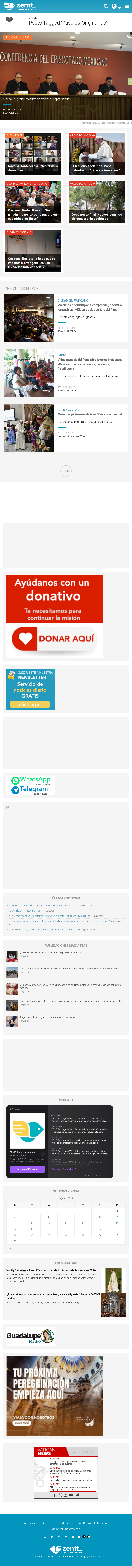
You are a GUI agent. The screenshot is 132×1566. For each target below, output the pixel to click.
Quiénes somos (30, 1523)
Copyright (57, 1529)
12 (49, 1223)
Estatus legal (101, 1523)
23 (117, 1229)
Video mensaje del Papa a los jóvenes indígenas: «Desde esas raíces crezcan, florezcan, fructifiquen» (90, 364)
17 (15, 1229)
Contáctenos (72, 1529)
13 (66, 1223)
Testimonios (39, 183)
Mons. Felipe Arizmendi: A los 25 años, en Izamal (90, 414)
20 (66, 1229)
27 (66, 1235)
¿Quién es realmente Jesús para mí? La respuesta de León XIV (50, 952)
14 (83, 1223)
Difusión (87, 1523)
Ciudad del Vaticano (82, 135)
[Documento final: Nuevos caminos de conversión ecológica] (97, 202)
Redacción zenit (12, 113)
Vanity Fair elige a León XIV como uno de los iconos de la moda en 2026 (42, 905)
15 (100, 1223)
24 (15, 1235)
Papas (62, 355)
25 (32, 1235)
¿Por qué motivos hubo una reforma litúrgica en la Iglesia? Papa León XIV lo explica (48, 916)
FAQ (44, 1523)
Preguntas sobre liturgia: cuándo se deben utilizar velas (47, 1017)
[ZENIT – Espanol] (37, 6)
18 (32, 1229)
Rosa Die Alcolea (67, 331)
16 (117, 1223)
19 (49, 1229)
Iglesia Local (14, 135)
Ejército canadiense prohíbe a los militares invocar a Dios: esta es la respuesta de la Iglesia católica (69, 968)
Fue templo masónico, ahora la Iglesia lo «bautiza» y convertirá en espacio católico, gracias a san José (72, 1001)
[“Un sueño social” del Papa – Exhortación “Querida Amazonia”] (97, 153)
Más (66, 470)
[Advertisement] (66, 502)
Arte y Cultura (69, 409)
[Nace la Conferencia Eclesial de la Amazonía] (33, 153)
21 (83, 1229)
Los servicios (73, 1523)
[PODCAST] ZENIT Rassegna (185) (23, 910)
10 (15, 1223)
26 (49, 1235)
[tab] (50, 1451)
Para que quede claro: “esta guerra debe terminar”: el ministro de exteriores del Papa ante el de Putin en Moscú (61, 921)
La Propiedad (56, 1523)
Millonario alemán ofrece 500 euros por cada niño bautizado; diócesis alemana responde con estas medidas (70, 986)
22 (100, 1229)
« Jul (8, 1248)
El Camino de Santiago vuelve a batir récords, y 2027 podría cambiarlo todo (44, 929)
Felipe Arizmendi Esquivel (71, 436)
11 (32, 1223)
